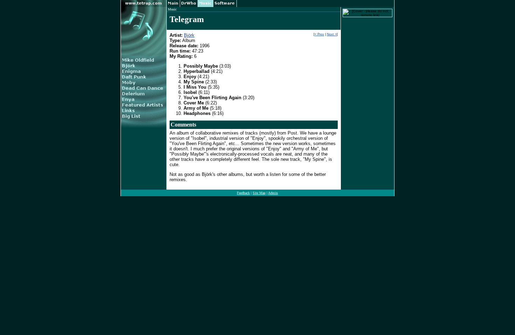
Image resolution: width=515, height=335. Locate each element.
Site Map (259, 193)
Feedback (243, 193)
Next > (332, 34)
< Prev (319, 34)
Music (172, 9)
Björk (189, 35)
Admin (273, 193)
